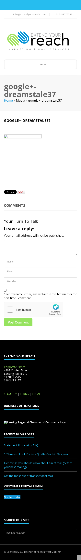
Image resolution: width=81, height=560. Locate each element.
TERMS (24, 394)
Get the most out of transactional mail (28, 476)
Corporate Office (14, 367)
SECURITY (10, 394)
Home (8, 100)
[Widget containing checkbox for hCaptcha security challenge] (33, 309)
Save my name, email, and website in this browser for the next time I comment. (40, 296)
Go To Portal (12, 497)
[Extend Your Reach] (38, 41)
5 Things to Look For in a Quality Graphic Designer (36, 454)
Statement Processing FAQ (21, 445)
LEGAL (36, 394)
